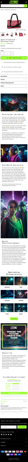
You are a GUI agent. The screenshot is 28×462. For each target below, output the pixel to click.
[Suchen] (25, 5)
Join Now (22, 427)
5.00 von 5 (17, 379)
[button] (4, 43)
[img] (3, 401)
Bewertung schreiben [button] (14, 393)
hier (12, 139)
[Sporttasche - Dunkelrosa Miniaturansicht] (3, 34)
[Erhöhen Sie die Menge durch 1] (12, 53)
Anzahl (2, 50)
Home (2, 9)
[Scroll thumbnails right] (26, 34)
